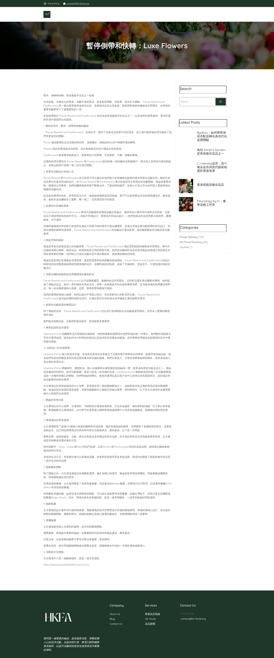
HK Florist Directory (190, 242)
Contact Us (116, 623)
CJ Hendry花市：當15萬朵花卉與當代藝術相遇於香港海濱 (212, 167)
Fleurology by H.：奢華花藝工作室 (211, 203)
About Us (115, 614)
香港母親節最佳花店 (210, 185)
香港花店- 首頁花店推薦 (65, 14)
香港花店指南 (152, 614)
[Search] (220, 101)
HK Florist (150, 618)
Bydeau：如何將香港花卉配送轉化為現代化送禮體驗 (212, 136)
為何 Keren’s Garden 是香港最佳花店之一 (211, 151)
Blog (112, 618)
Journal (184, 247)
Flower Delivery (188, 237)
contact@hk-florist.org (78, 3)
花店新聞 (150, 623)
